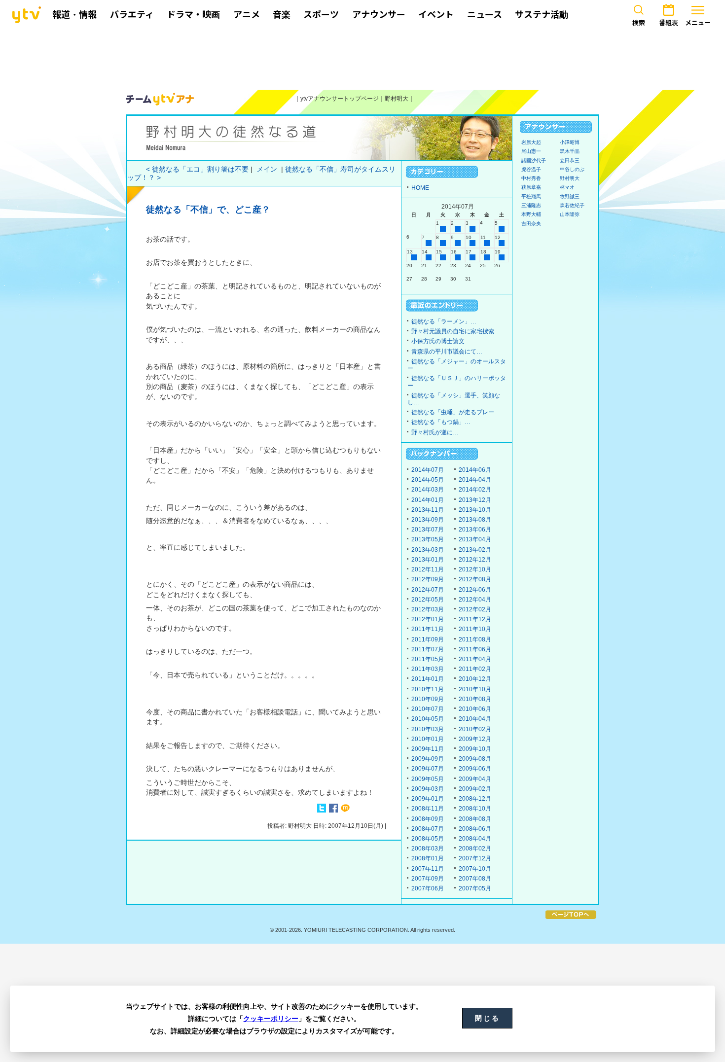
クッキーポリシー (270, 1019)
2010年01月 (427, 739)
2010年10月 (475, 689)
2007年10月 (475, 869)
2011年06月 (475, 649)
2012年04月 (475, 599)
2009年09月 (427, 759)
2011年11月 (427, 629)
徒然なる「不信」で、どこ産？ (208, 209)
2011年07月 (427, 649)
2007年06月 (427, 888)
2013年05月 (427, 539)
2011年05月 (427, 659)
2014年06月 (475, 470)
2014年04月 (475, 480)
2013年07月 (427, 529)
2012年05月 (427, 599)
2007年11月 (427, 869)
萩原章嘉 (531, 187)
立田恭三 (570, 160)
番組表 (668, 23)
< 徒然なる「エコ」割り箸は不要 (197, 169)
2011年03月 (427, 669)
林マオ (567, 187)
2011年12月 (475, 619)
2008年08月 (475, 819)
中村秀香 (531, 178)
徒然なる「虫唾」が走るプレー (452, 412)
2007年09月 (427, 879)
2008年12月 (475, 799)
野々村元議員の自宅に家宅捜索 (452, 331)
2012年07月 (427, 590)
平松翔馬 (531, 196)
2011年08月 (475, 639)
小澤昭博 (570, 142)
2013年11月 (427, 510)
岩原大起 (531, 142)
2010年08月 (475, 699)
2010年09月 (427, 699)
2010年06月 (475, 709)
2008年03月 (427, 848)
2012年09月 (427, 579)
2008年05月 (427, 839)
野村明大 (396, 98)
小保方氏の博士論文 (438, 341)
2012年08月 (475, 579)
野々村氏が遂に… (435, 432)
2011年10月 (475, 629)
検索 (638, 23)
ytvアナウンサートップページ (339, 98)
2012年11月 (427, 569)
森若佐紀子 (572, 205)
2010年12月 (475, 679)
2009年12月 (475, 739)
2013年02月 (475, 550)
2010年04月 (475, 719)
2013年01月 (427, 560)
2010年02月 (475, 729)
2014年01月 (427, 500)
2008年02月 (475, 848)
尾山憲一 (531, 151)
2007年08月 (475, 879)
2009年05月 (427, 779)
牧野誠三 (570, 196)
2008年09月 (427, 819)
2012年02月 (475, 609)
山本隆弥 (570, 214)
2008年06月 (475, 829)
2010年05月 (427, 719)
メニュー (698, 23)
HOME (420, 188)
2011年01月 (427, 679)
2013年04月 (475, 539)
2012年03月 (427, 609)
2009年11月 (427, 749)
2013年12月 (475, 500)
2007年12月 (475, 858)
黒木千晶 (570, 151)
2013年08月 (475, 520)
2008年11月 (427, 809)
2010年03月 (427, 729)
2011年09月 (427, 639)
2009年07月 (427, 769)
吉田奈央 (531, 223)
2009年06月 (475, 769)
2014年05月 (427, 480)
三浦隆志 (531, 205)
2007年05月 (475, 888)
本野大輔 (531, 214)
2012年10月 (475, 569)
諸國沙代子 (533, 160)
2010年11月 (427, 689)
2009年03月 (427, 789)
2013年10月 (475, 510)
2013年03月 (427, 550)
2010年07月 (427, 709)
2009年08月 (475, 759)
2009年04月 (475, 779)
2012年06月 (475, 590)
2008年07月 (427, 829)
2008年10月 (475, 809)
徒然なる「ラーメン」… (443, 321)
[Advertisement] (362, 57)
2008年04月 (475, 839)
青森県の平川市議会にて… (446, 351)
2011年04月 (475, 659)
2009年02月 (475, 789)
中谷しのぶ (572, 169)
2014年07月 (427, 470)
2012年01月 (427, 619)
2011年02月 (475, 669)
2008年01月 (427, 858)
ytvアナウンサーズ (160, 99)
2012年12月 (475, 560)
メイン (266, 169)
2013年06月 (475, 529)
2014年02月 (475, 490)
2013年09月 (427, 520)
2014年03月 (427, 490)
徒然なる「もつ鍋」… (441, 422)
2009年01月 (427, 799)
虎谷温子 (531, 169)
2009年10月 (475, 749)
